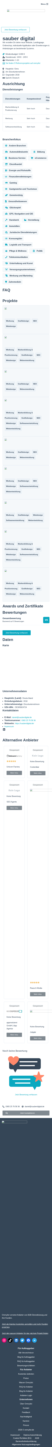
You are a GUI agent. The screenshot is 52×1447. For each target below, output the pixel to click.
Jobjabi (33, 1032)
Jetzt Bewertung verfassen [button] (15, 30)
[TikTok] (10, 1340)
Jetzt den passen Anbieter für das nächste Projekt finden (25, 1333)
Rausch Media (36, 988)
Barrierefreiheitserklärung (26, 1441)
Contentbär (34, 767)
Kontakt (26, 1408)
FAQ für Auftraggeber (26, 1361)
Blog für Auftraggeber (26, 1357)
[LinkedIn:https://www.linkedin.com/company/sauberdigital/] (4, 730)
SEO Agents (12, 802)
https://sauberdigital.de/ (24, 723)
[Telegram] (34, 1340)
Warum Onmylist (26, 1382)
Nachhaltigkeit (26, 1417)
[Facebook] (28, 1340)
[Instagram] (4, 1340)
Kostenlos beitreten (26, 1374)
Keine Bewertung (37, 761)
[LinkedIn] (16, 1340)
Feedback (26, 1412)
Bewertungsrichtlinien (26, 1365)
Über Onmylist (26, 1404)
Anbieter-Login (26, 1395)
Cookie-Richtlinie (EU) (22, 1438)
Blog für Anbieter (26, 1391)
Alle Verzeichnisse (26, 1353)
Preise (26, 1378)
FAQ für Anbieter (26, 1387)
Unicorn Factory (13, 767)
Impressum (9, 726)
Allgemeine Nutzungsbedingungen (26, 1444)
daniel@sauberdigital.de (22, 717)
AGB (37, 1438)
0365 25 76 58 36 (28, 720)
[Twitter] (22, 1340)
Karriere (26, 1421)
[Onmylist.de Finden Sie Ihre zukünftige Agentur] (8, 4)
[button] (14, 773)
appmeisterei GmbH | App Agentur (12, 1025)
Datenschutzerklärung (32, 1435)
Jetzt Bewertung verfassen (26, 1094)
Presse (26, 1425)
